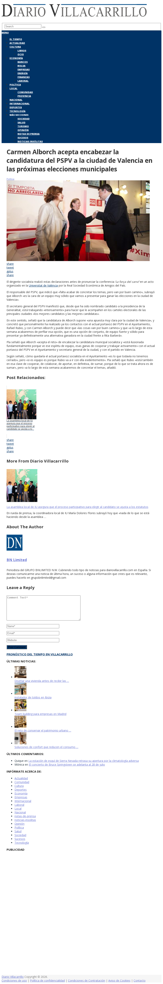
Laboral (23, 80)
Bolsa (21, 65)
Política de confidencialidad (47, 980)
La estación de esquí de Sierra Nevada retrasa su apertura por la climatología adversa (83, 761)
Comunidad (25, 92)
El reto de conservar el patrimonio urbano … (43, 730)
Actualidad (17, 42)
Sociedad (23, 118)
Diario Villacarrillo (13, 977)
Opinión (23, 130)
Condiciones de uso (14, 980)
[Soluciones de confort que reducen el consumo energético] (20, 743)
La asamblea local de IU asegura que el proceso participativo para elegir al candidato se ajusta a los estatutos (77, 507)
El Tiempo (16, 39)
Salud (21, 122)
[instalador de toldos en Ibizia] (20, 693)
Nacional (16, 99)
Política (15, 84)
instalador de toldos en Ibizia (33, 697)
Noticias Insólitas (30, 141)
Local (13, 88)
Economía (16, 58)
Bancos (22, 61)
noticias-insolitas (25, 820)
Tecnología (17, 111)
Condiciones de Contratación (86, 980)
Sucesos (22, 137)
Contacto (140, 980)
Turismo (23, 126)
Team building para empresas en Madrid (40, 714)
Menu (5, 32)
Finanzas (23, 77)
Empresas (23, 69)
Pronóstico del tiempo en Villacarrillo (40, 654)
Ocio (20, 54)
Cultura (15, 46)
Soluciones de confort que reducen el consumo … (46, 747)
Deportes (16, 107)
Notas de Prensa (28, 133)
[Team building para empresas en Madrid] (20, 710)
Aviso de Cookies (119, 980)
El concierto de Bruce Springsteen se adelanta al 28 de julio (67, 764)
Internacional (20, 103)
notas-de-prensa (25, 816)
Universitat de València (43, 285)
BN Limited (17, 559)
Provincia (24, 95)
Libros (21, 50)
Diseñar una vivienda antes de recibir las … (42, 681)
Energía (22, 73)
